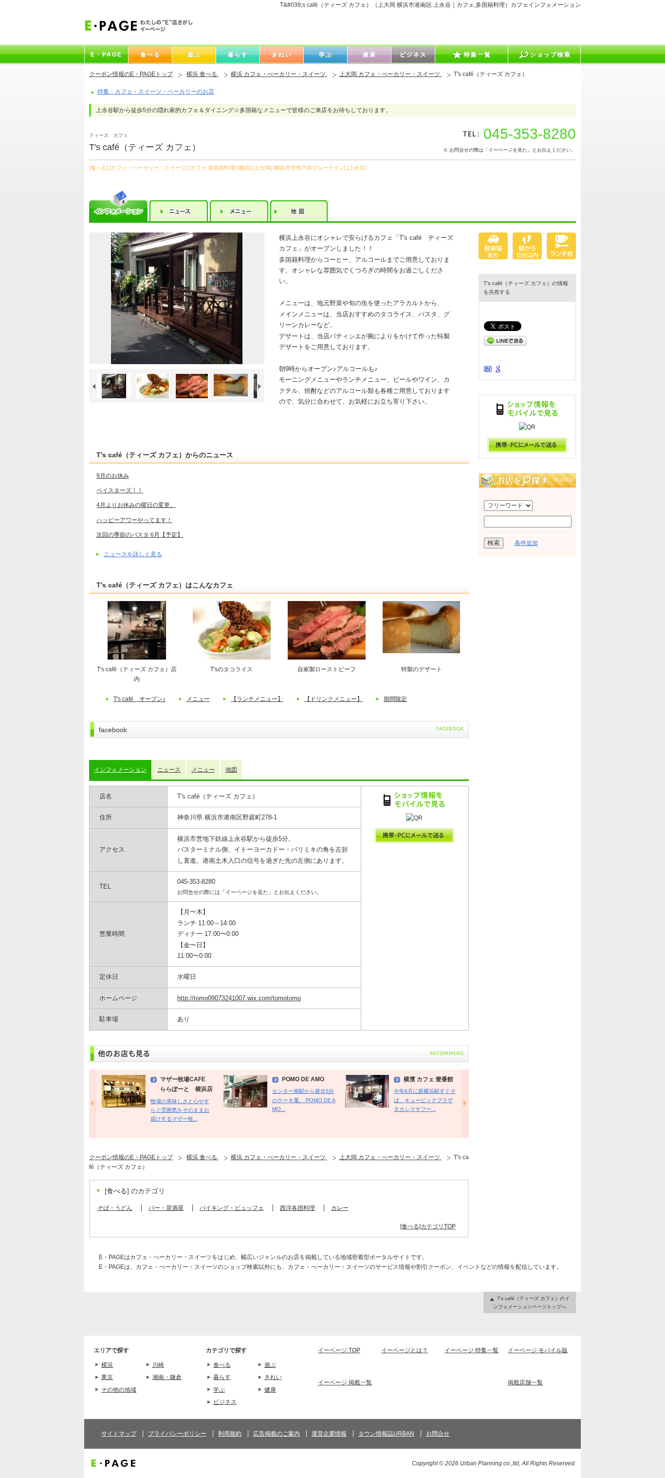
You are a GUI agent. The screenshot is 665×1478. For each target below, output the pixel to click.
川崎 (158, 1364)
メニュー (198, 699)
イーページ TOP (339, 1350)
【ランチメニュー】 (257, 699)
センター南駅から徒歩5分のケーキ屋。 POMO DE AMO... (303, 1100)
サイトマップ (118, 1433)
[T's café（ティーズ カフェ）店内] (137, 657)
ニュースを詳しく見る (133, 554)
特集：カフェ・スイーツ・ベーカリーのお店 (155, 91)
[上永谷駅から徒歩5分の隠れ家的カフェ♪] (176, 298)
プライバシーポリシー (177, 1433)
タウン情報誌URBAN (386, 1433)
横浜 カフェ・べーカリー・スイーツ (279, 74)
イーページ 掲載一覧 (345, 1382)
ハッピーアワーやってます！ (134, 520)
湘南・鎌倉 (167, 1377)
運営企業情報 (329, 1433)
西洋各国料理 (297, 1208)
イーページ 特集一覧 (471, 1350)
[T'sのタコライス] (232, 657)
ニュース (169, 769)
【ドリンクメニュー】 (333, 699)
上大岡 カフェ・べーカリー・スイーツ (390, 74)
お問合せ (437, 1433)
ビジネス (225, 1402)
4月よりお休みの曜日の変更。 (136, 505)
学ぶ (219, 1389)
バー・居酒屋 (166, 1208)
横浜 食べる (202, 74)
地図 (231, 769)
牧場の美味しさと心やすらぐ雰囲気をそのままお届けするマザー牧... (179, 1110)
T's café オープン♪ (139, 699)
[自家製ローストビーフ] (327, 657)
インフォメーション (120, 769)
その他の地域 (118, 1389)
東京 (107, 1377)
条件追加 (526, 543)
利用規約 (229, 1433)
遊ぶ (270, 1364)
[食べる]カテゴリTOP (428, 1226)
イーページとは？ (404, 1350)
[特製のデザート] (422, 651)
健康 (270, 1389)
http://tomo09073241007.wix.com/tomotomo (239, 998)
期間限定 (395, 699)
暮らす (222, 1377)
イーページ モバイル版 (538, 1350)
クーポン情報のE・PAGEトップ (131, 74)
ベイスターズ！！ (119, 490)
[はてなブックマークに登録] (488, 370)
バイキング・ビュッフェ (232, 1208)
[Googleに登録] (498, 371)
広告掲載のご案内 (276, 1433)
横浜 (107, 1364)
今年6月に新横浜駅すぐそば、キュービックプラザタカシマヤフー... (425, 1100)
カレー (340, 1208)
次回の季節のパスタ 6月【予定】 (139, 534)
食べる (222, 1364)
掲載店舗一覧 (525, 1382)
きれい (273, 1377)
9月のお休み (112, 475)
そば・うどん (114, 1208)
